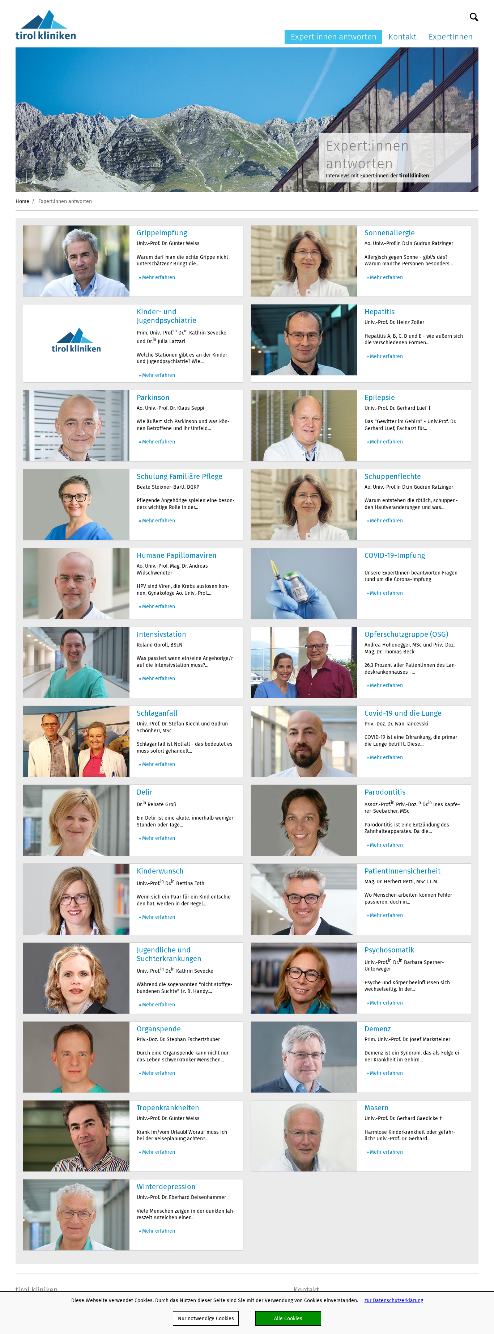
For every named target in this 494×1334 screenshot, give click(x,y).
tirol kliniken (37, 1290)
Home (22, 201)
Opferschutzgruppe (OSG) (406, 634)
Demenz (378, 1029)
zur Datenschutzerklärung (394, 1300)
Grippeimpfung (162, 233)
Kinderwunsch (160, 871)
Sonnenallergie (390, 233)
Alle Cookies (288, 1318)
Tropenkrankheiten (168, 1108)
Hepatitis (380, 312)
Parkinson (153, 397)
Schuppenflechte (393, 476)
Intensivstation (161, 634)
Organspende (159, 1029)
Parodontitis (385, 792)
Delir (145, 792)
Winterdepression (166, 1187)
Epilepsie (380, 397)
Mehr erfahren (158, 277)
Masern (377, 1108)
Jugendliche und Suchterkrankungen (169, 954)
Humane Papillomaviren (177, 555)
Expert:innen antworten (333, 36)
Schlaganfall (157, 713)
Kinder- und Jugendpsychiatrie (166, 316)
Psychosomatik (389, 950)
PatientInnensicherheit (402, 871)
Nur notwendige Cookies (206, 1318)
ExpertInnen (451, 36)
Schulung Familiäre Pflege (179, 476)
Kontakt (402, 36)
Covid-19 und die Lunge (403, 713)
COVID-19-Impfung (395, 555)
